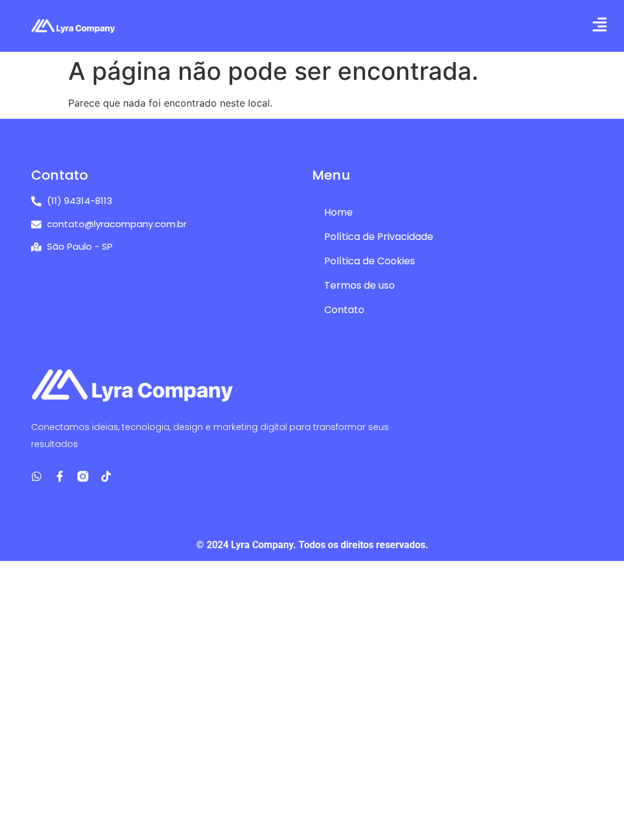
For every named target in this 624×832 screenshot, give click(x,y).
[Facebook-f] (59, 476)
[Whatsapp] (36, 476)
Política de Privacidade (378, 237)
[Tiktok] (106, 476)
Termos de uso (359, 285)
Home (338, 212)
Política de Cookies (369, 261)
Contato (344, 310)
